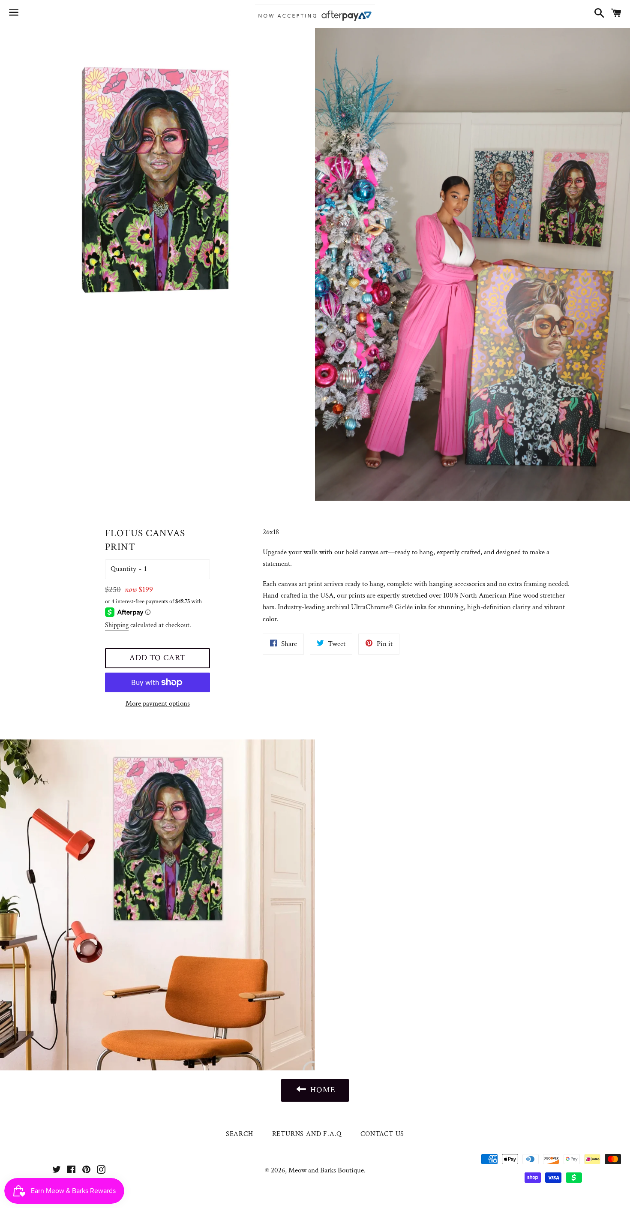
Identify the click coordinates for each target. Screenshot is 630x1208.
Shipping (117, 625)
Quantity (123, 569)
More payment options (158, 703)
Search (239, 1134)
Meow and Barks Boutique (326, 1170)
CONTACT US (382, 1134)
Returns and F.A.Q (307, 1134)
